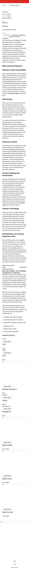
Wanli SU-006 (7, 512)
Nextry (4, 400)
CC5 (4, 345)
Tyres (8, 16)
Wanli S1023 (7, 479)
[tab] (7, 35)
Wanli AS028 (7, 445)
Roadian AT (6, 412)
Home (4, 16)
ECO (4, 356)
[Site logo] (14, 5)
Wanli (7, 449)
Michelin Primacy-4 (9, 389)
